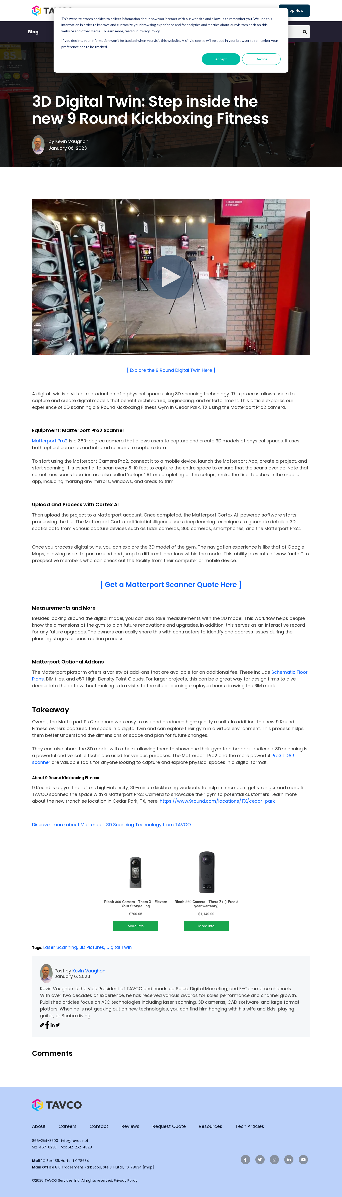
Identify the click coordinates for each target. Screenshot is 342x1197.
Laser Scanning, (61, 947)
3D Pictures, (92, 947)
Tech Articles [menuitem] (249, 1126)
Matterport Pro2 (50, 441)
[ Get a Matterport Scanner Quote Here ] (171, 585)
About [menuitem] (39, 1126)
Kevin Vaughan (71, 141)
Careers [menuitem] (68, 1126)
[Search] (305, 31)
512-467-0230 (44, 1147)
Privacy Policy (125, 1180)
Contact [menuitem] (99, 1126)
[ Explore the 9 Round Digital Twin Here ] (171, 370)
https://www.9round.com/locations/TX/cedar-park (217, 801)
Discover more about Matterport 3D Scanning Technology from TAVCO (111, 824)
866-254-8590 (45, 1140)
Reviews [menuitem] (130, 1126)
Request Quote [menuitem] (169, 1126)
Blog (33, 32)
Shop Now (294, 10)
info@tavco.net (74, 1140)
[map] (148, 1167)
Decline (261, 59)
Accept (221, 59)
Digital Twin (119, 947)
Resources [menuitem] (210, 1126)
